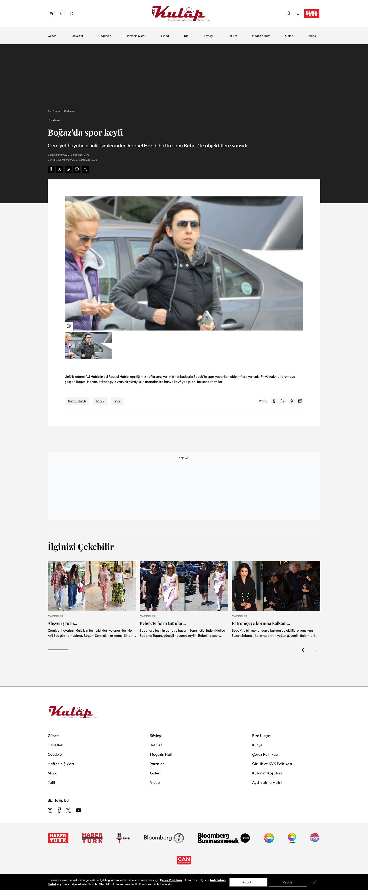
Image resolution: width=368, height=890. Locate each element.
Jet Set (232, 36)
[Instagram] (50, 810)
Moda (165, 36)
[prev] (303, 650)
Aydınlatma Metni (267, 782)
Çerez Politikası (265, 754)
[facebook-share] (51, 169)
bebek (100, 401)
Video (312, 36)
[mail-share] (76, 169)
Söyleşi (208, 36)
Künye (257, 745)
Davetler (77, 36)
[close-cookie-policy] (314, 882)
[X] (68, 810)
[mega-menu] (297, 13)
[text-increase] (85, 169)
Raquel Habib (77, 401)
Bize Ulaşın (261, 735)
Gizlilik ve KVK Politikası (272, 763)
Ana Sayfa (54, 111)
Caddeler (104, 36)
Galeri (289, 36)
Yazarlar (157, 763)
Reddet (288, 882)
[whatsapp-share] (68, 169)
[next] (315, 650)
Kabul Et (248, 882)
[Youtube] (78, 810)
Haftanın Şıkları (136, 36)
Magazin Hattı (261, 36)
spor (118, 401)
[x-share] (59, 169)
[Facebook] (59, 810)
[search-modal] (288, 13)
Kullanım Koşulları (267, 773)
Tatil (186, 36)
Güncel (52, 36)
